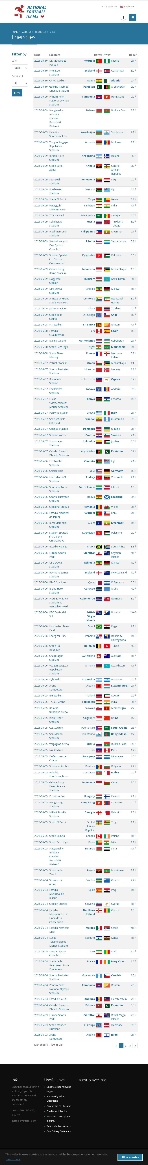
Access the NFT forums (59, 1106)
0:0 (132, 215)
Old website (110, 6)
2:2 (132, 110)
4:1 (132, 324)
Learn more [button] (13, 1159)
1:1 (132, 142)
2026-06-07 (41, 363)
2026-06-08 (41, 324)
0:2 (132, 379)
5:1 (132, 199)
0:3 (132, 727)
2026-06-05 (41, 695)
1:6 (132, 523)
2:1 (132, 60)
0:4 (132, 80)
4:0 (132, 399)
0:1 (132, 347)
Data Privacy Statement (59, 1131)
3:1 (132, 241)
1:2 (132, 314)
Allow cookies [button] (130, 1157)
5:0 (132, 646)
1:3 (132, 331)
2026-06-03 (41, 1015)
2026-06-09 (41, 96)
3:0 (132, 70)
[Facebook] (123, 17)
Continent (17, 76)
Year (14, 61)
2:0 (132, 86)
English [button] (128, 6)
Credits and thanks (57, 1111)
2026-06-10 (41, 60)
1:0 (132, 269)
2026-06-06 (41, 461)
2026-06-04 (41, 880)
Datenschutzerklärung (59, 1126)
